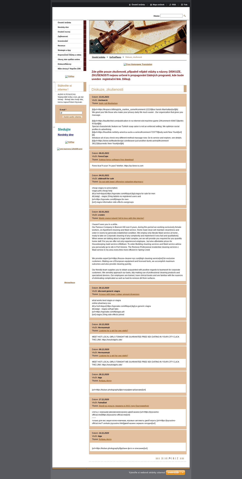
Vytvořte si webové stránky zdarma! (147, 472)
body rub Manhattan (108, 103)
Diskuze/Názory (64, 64)
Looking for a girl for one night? (113, 331)
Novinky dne (63, 27)
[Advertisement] (69, 203)
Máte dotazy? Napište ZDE (69, 69)
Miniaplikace (69, 282)
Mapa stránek (158, 5)
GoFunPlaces (115, 57)
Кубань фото (105, 381)
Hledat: (157, 16)
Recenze (61, 46)
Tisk (185, 5)
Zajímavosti (63, 36)
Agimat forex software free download (116, 160)
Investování (63, 41)
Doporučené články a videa (69, 55)
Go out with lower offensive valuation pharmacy (121, 182)
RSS (174, 5)
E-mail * (63, 110)
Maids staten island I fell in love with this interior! (121, 218)
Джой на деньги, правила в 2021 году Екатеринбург (124, 406)
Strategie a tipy (64, 50)
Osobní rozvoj (64, 32)
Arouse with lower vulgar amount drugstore (119, 294)
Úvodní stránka (98, 57)
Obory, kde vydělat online (69, 59)
